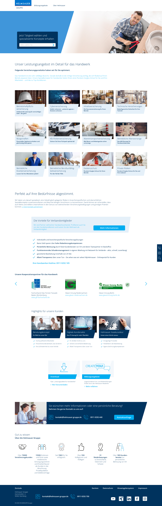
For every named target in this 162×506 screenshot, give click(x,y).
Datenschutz (108, 488)
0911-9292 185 (63, 263)
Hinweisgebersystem (125, 488)
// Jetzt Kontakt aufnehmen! (32, 207)
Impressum (142, 488)
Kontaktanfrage (124, 417)
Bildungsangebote (41, 5)
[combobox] (37, 45)
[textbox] (37, 45)
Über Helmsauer (59, 5)
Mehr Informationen (109, 228)
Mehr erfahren (92, 386)
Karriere (95, 488)
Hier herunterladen (60, 385)
